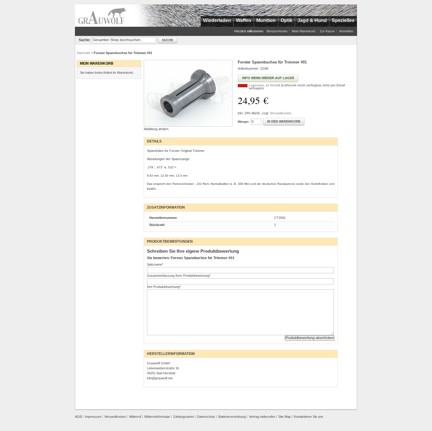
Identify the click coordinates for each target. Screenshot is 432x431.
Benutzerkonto (277, 31)
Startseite (83, 53)
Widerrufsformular (157, 416)
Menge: (243, 121)
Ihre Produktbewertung (164, 287)
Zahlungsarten (183, 416)
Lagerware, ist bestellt (297, 86)
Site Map (284, 416)
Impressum (93, 416)
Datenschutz (206, 416)
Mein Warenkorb (303, 31)
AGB (78, 416)
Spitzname (155, 264)
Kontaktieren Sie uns (308, 416)
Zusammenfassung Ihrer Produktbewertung (178, 275)
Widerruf (135, 416)
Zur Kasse (327, 31)
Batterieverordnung (232, 416)
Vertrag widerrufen (262, 416)
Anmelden (346, 31)
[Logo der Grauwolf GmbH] (102, 15)
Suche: (85, 40)
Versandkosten (280, 113)
